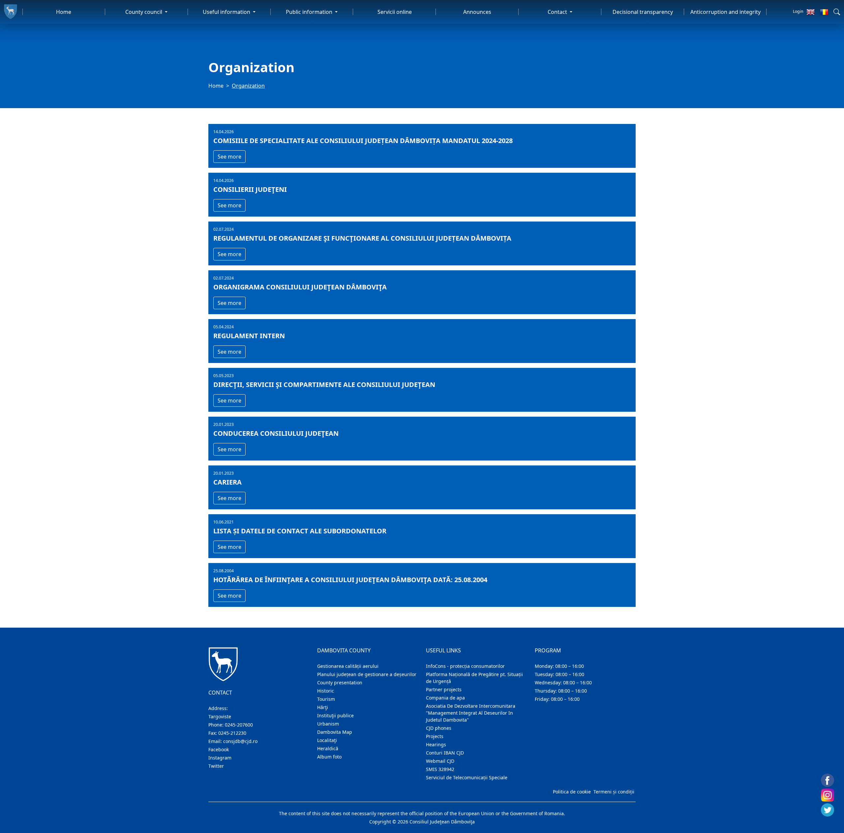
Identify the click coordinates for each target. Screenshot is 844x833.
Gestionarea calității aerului (347, 666)
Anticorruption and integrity (725, 11)
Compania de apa (445, 698)
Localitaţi (327, 740)
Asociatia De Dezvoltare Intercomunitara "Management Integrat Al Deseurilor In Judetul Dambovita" (470, 713)
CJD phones (438, 728)
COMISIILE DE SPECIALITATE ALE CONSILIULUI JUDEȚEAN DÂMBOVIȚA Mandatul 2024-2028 (363, 140)
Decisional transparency (643, 11)
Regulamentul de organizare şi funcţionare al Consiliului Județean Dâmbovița (362, 238)
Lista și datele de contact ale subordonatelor (299, 531)
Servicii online (394, 11)
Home (63, 11)
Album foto (329, 757)
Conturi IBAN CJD (445, 753)
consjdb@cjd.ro (240, 741)
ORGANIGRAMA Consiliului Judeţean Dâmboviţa (300, 287)
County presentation (339, 682)
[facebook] (827, 780)
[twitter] (827, 810)
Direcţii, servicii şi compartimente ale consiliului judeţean (324, 384)
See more (229, 156)
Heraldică (327, 748)
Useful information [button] (227, 11)
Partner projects (444, 689)
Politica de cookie (572, 791)
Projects (434, 736)
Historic (325, 691)
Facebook (218, 749)
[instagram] (827, 795)
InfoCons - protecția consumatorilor (465, 666)
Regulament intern (249, 336)
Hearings (436, 744)
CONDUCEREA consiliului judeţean (276, 433)
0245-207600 (239, 725)
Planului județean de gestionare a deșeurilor (366, 674)
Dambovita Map (334, 732)
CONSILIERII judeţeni (250, 189)
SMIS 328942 (440, 769)
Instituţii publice (335, 715)
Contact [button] (558, 11)
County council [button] (144, 11)
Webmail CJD (440, 761)
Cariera (227, 482)
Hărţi (322, 707)
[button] (836, 12)
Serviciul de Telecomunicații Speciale (466, 777)
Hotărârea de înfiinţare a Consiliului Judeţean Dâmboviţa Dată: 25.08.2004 (350, 580)
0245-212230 (232, 733)
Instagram (219, 758)
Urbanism (328, 724)
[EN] (810, 12)
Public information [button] (310, 11)
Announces (477, 11)
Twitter (216, 766)
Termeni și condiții (613, 791)
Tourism (326, 699)
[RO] (824, 12)
